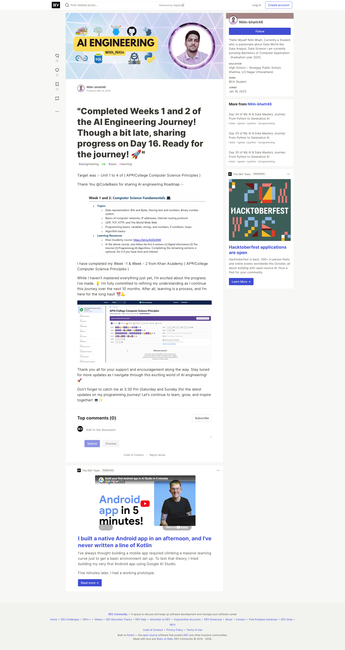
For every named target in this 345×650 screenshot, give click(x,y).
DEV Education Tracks (119, 619)
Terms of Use (194, 629)
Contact (240, 619)
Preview (111, 443)
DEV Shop (287, 619)
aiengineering (89, 164)
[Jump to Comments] (57, 71)
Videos (98, 619)
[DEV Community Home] (55, 5)
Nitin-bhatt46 (96, 87)
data (112, 164)
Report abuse (157, 454)
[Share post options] (57, 111)
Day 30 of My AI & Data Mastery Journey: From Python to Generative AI (257, 156)
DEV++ (87, 619)
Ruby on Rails (165, 638)
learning (125, 164)
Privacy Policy (175, 629)
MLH (172, 624)
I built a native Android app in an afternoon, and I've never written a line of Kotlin (144, 541)
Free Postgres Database (263, 619)
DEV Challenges (70, 619)
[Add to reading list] (57, 86)
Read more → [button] (90, 583)
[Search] (67, 5)
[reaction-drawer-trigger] (57, 57)
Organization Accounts (187, 619)
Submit (92, 443)
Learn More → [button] (241, 281)
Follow (260, 31)
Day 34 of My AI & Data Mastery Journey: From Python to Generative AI (257, 118)
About (228, 619)
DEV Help (140, 619)
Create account (278, 5)
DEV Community (117, 614)
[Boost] (57, 98)
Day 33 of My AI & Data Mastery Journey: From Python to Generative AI (257, 137)
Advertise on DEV (160, 619)
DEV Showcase (213, 619)
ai (104, 164)
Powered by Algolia (170, 5)
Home (53, 619)
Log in (256, 5)
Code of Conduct (134, 454)
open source (150, 635)
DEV (186, 635)
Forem (130, 635)
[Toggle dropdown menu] (218, 470)
